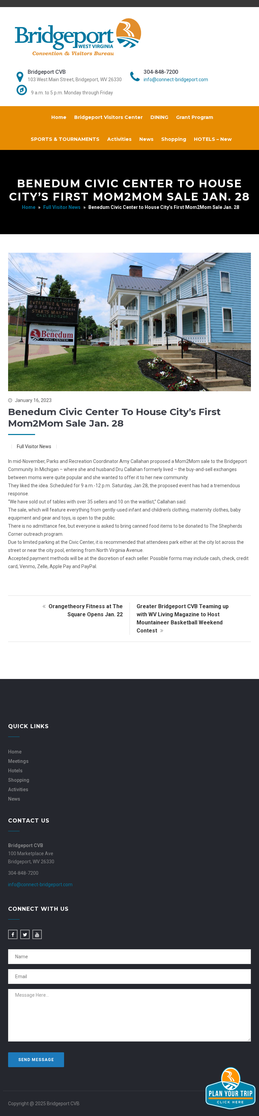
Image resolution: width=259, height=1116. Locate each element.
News (146, 139)
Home (58, 117)
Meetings (18, 761)
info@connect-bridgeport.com (176, 79)
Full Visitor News (62, 207)
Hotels (15, 770)
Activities (119, 139)
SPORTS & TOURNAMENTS (65, 139)
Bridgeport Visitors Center (108, 117)
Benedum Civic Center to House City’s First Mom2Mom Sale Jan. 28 (114, 417)
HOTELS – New (213, 139)
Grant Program (194, 117)
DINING (159, 117)
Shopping (173, 139)
